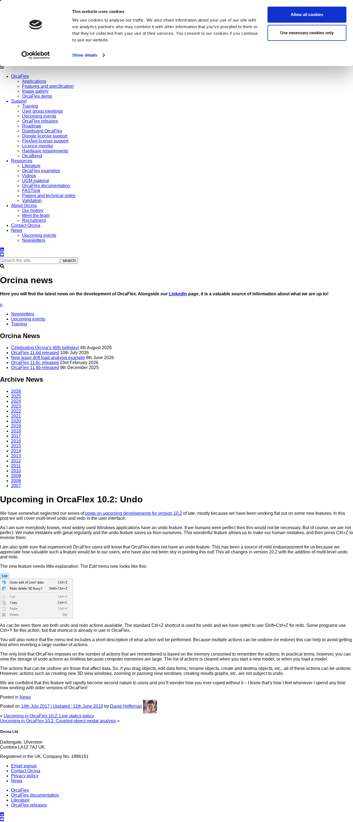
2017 (16, 436)
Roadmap (31, 126)
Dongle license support (44, 136)
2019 (16, 426)
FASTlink (31, 190)
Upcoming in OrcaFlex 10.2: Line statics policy (49, 716)
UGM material (35, 180)
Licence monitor (37, 146)
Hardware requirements (45, 151)
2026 (16, 391)
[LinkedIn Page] (2, 814)
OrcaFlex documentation (46, 185)
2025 (16, 396)
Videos (29, 175)
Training (30, 106)
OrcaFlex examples (41, 170)
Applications (34, 81)
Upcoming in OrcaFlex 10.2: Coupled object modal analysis (58, 720)
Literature (31, 165)
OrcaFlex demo (37, 96)
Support (18, 101)
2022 (16, 411)
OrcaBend (32, 155)
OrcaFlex (20, 76)
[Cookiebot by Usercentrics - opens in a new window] (36, 55)
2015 (16, 446)
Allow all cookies (307, 14)
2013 (16, 456)
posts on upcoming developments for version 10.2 (133, 513)
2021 (16, 416)
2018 (16, 431)
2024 (16, 401)
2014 (16, 451)
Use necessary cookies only (307, 32)
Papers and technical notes (48, 195)
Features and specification (48, 86)
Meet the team (36, 215)
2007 (16, 485)
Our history (32, 210)
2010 (16, 470)
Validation (32, 200)
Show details (84, 55)
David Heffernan (126, 706)
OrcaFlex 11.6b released (35, 367)
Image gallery (35, 91)
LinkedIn (178, 293)
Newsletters (33, 240)
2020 (16, 421)
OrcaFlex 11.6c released (35, 362)
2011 (16, 465)
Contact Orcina (25, 225)
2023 (16, 406)
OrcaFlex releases (40, 121)
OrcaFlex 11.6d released (35, 352)
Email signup (24, 765)
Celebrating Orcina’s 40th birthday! (45, 347)
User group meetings (42, 111)
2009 (16, 475)
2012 (16, 460)
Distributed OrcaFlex (42, 131)
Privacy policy (24, 775)
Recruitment (34, 220)
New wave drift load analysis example (48, 357)
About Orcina (24, 205)
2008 (16, 480)
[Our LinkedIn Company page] (2, 249)
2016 (16, 441)
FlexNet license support (45, 141)
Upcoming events (39, 116)
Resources (21, 160)
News (16, 230)
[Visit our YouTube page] (2, 819)
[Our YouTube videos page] (2, 254)
